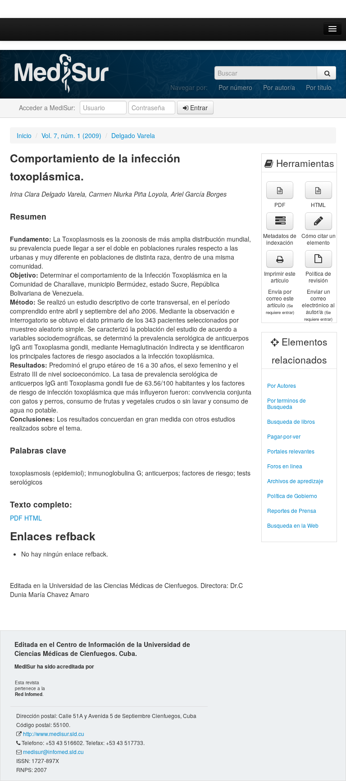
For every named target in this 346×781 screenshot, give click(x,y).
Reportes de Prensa (291, 510)
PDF (16, 517)
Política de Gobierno (292, 495)
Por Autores (281, 385)
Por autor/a (279, 87)
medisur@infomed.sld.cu (53, 751)
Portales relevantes (290, 451)
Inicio (24, 135)
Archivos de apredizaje (295, 481)
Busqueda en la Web (293, 525)
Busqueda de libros (291, 421)
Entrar (198, 107)
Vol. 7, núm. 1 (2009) (71, 135)
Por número (235, 87)
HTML (33, 517)
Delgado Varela (133, 135)
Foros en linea (284, 466)
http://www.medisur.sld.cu (53, 733)
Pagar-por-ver (283, 436)
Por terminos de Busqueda (286, 403)
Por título (319, 87)
